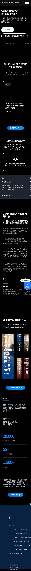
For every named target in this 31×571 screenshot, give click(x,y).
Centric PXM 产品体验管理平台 (18, 549)
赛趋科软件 (6, 398)
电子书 (8, 84)
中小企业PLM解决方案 (15, 553)
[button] (12, 120)
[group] (15, 98)
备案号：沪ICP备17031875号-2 (14, 565)
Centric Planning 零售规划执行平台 (19, 533)
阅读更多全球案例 (15, 387)
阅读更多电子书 (15, 128)
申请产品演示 (15, 495)
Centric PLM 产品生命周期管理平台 (19, 529)
